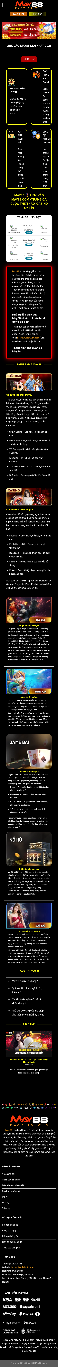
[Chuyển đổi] (9, 981)
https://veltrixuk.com (28, 337)
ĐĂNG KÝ (37, 14)
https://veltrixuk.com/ (22, 1267)
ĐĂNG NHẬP (19, 14)
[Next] (52, 1056)
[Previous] (5, 1056)
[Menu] (4, 5)
